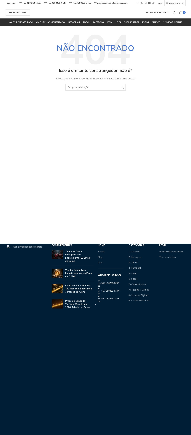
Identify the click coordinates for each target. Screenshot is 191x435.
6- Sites (132, 278)
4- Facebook (134, 267)
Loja (100, 262)
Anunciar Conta (18, 12)
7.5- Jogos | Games (138, 289)
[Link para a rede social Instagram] (145, 3)
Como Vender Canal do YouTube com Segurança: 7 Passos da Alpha (78, 288)
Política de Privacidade (171, 251)
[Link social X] (142, 3)
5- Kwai (132, 273)
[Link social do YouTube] (149, 3)
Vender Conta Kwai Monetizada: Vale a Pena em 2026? (78, 273)
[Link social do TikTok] (153, 3)
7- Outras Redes (137, 284)
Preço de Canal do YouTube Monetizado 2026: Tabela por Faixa (77, 304)
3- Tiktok (133, 262)
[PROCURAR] (122, 87)
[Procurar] (174, 12)
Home (101, 251)
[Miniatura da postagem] (57, 257)
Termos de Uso (167, 256)
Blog (100, 256)
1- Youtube (134, 251)
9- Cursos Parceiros (138, 300)
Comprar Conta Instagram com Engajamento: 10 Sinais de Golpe (77, 256)
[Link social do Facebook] (138, 3)
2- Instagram (135, 256)
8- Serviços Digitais (138, 295)
